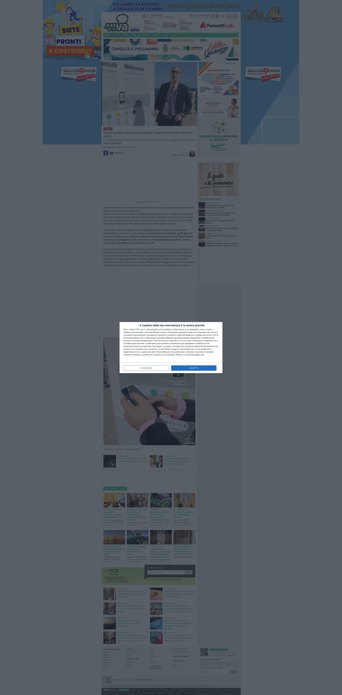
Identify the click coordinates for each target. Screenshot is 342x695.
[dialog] (171, 347)
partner (142, 329)
